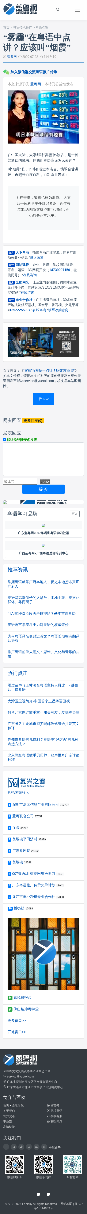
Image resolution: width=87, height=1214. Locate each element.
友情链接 (9, 1126)
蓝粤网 (12, 56)
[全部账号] (44, 1147)
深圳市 (20, 1081)
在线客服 (56, 1116)
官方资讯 (9, 1116)
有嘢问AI (56, 1121)
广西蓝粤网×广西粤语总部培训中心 (43, 553)
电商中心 (57, 1087)
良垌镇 (38, 1087)
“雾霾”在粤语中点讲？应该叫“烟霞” (49, 370)
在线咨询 (30, 275)
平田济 (46, 1087)
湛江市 (20, 1087)
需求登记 (56, 1110)
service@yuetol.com (20, 1076)
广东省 (11, 1081)
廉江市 (29, 1087)
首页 (6, 27)
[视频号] (6, 1147)
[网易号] (29, 1147)
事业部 (7, 1121)
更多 (75, 514)
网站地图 (66, 1203)
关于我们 (9, 1110)
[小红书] (36, 1147)
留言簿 (54, 1105)
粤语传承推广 (22, 27)
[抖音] (21, 1147)
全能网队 (22, 282)
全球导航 (18, 1105)
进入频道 (37, 257)
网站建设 (22, 265)
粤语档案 (42, 27)
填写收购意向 (58, 310)
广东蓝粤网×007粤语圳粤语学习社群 (43, 533)
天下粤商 (22, 252)
